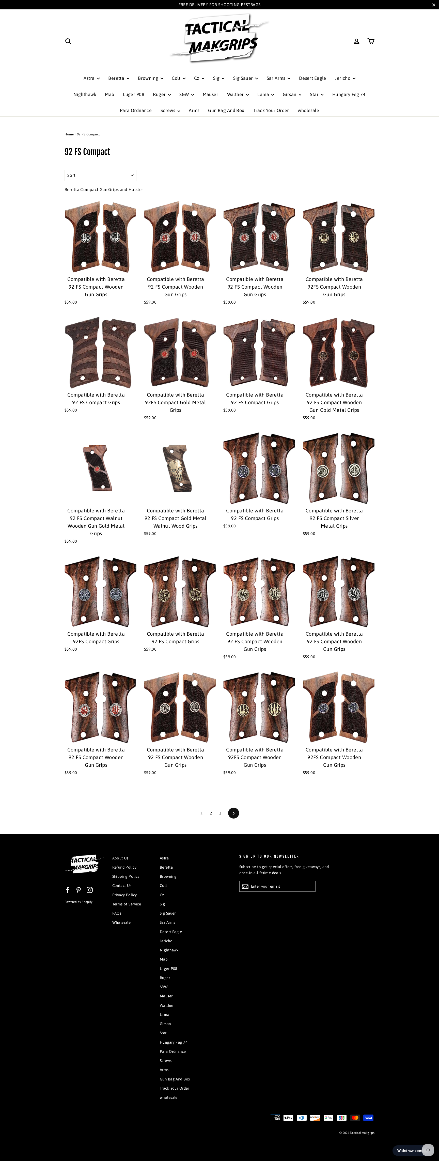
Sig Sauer (243, 78)
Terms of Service (126, 904)
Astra (90, 78)
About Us (120, 858)
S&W (184, 94)
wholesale (308, 110)
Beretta (116, 78)
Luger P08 (133, 94)
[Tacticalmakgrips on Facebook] (68, 889)
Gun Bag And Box (226, 110)
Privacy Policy (124, 895)
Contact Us (122, 885)
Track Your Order (271, 110)
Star (315, 94)
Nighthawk (84, 94)
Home (69, 134)
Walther (236, 94)
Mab (109, 94)
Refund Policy (124, 867)
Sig (217, 78)
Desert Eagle (312, 78)
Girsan (290, 94)
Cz (197, 78)
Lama (263, 94)
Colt (176, 78)
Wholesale (121, 922)
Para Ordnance (136, 110)
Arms (194, 110)
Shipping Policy (125, 876)
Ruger (160, 94)
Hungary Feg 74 (349, 94)
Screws (168, 110)
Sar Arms (277, 78)
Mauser (210, 94)
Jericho (343, 78)
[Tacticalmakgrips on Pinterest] (78, 889)
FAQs (116, 913)
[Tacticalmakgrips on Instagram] (90, 889)
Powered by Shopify (78, 902)
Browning (148, 78)
